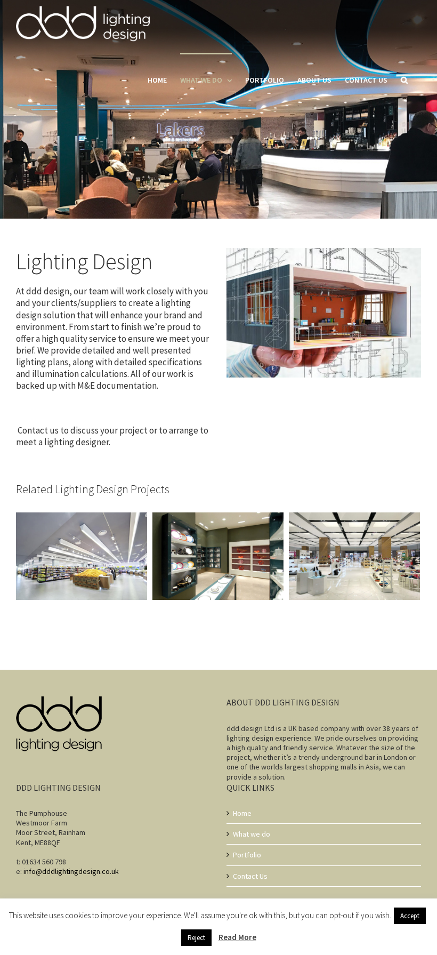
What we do (251, 834)
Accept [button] (409, 915)
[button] (404, 79)
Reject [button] (196, 937)
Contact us (37, 430)
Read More (237, 937)
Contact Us (250, 876)
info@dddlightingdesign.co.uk (71, 871)
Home (242, 813)
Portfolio (247, 855)
